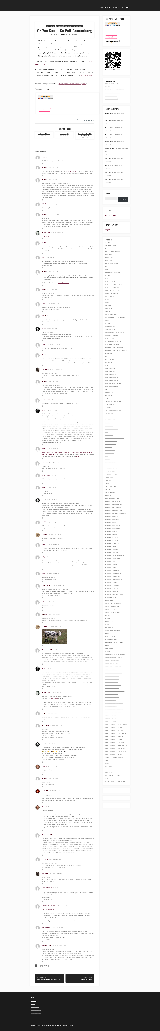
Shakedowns (109, 627)
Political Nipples (110, 486)
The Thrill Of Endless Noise (113, 673)
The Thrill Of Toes (110, 700)
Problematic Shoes (111, 582)
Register (33, 1001)
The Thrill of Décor (111, 670)
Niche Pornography (111, 468)
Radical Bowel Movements (113, 603)
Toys (106, 760)
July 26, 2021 (55, 34)
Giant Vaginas (109, 407)
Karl (43, 328)
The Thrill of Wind (110, 706)
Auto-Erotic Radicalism (112, 272)
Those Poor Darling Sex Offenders (116, 745)
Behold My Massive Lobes (112, 287)
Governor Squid (47, 945)
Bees (106, 278)
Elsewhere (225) (64, 134)
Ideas (106, 432)
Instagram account (72, 171)
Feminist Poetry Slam (111, 377)
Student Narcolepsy (111, 639)
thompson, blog (104, 7)
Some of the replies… (48, 909)
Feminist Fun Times (110, 374)
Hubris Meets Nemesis (111, 429)
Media (106, 456)
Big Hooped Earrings (111, 293)
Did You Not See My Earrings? (114, 341)
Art (106, 266)
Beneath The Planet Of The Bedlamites (85, 134)
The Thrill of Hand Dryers (113, 685)
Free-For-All (68, 26)
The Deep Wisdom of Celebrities (115, 654)
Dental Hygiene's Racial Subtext (115, 332)
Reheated (116, 7)
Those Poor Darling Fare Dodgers (115, 733)
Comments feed (36, 1010)
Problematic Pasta (110, 567)
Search (123, 199)
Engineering (59, 26)
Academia (107, 242)
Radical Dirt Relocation (112, 612)
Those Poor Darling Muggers (114, 739)
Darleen (44, 766)
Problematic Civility (111, 516)
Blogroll (108, 230)
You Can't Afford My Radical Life (115, 781)
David (44, 167)
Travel (107, 763)
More (43, 772)
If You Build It (109, 435)
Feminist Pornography (112, 380)
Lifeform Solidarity (111, 96)
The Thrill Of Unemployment (114, 703)
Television (108, 651)
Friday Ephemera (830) (111, 84)
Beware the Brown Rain (112, 290)
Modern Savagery (110, 462)
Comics (107, 320)
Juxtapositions (109, 453)
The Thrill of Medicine (112, 688)
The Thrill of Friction (112, 676)
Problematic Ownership (112, 558)
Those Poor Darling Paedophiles (115, 742)
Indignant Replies (110, 444)
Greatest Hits (109, 414)
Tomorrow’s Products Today (114, 757)
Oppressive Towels (111, 474)
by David (64, 34)
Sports (107, 633)
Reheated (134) (109, 87)
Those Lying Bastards (111, 721)
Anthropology (51, 26)
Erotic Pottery (109, 359)
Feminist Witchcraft (111, 386)
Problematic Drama (111, 534)
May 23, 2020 (44, 135)
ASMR (106, 269)
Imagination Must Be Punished (114, 438)
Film (106, 389)
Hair (106, 417)
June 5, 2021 (85, 137)
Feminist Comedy (110, 368)
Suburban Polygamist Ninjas (114, 642)
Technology (109, 648)
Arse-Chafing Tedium (111, 263)
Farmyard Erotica (110, 362)
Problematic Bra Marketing (113, 510)
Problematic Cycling (111, 531)
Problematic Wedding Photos (114, 594)
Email (127, 7)
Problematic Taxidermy (112, 585)
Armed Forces (109, 260)
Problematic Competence (113, 525)
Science (107, 624)
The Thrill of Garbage (112, 679)
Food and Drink (109, 392)
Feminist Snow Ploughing (113, 383)
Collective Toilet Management (115, 317)
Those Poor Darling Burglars (114, 727)
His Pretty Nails (110, 420)
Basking (107, 275)
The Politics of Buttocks (113, 667)
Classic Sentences (111, 314)
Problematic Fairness (111, 537)
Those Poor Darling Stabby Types (115, 751)
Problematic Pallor (111, 561)
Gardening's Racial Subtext (113, 401)
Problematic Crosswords (113, 528)
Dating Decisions (110, 329)
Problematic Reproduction (113, 579)
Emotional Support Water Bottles (116, 350)
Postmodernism (110, 492)
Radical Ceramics (110, 609)
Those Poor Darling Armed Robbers (116, 724)
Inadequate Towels (111, 441)
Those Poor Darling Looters (114, 736)
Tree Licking (108, 766)
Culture (107, 323)
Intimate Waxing (110, 450)
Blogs (107, 299)
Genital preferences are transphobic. (72, 84)
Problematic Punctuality (113, 573)
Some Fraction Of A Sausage (113, 630)
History (107, 423)
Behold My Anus (110, 281)
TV (105, 769)
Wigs (106, 778)
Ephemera (108, 356)
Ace (77, 456)
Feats (106, 365)
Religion (107, 618)
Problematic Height (111, 546)
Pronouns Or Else (77, 26)
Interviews (108, 447)
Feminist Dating (110, 371)
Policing (107, 483)
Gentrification (109, 404)
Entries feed (35, 1007)
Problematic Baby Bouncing (113, 504)
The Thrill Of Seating (111, 694)
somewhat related (63, 283)
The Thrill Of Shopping (112, 697)
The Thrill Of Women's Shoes (114, 712)
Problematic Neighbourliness (114, 555)
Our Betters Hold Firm (44, 134)
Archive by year (110, 215)
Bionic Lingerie (109, 296)
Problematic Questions (112, 576)
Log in (33, 1004)
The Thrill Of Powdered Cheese (114, 691)
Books (107, 302)
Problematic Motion (111, 552)
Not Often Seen (110, 471)
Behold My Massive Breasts (113, 284)
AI (105, 248)
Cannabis (107, 311)
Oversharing (109, 477)
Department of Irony (111, 335)
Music (106, 465)
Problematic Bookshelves (113, 507)
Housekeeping (109, 426)
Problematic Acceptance (112, 501)
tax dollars (54, 698)
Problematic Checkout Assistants (115, 513)
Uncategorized (109, 772)
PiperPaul (45, 534)
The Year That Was (110, 718)
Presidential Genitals (112, 498)
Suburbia (107, 645)
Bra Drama (108, 305)
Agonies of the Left (111, 245)
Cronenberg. (46, 236)
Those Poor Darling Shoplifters (115, 748)
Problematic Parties (111, 564)
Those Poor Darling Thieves (113, 754)
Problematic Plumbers (112, 570)
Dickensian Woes (110, 338)
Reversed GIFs (109, 621)
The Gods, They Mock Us (112, 661)
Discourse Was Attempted (113, 344)
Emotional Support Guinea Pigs (115, 347)
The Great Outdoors (111, 664)
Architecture (109, 257)
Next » (46, 965)
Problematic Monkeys (111, 549)
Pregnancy (108, 495)
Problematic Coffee (111, 522)
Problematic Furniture (112, 543)
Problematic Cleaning (112, 519)
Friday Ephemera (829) (111, 99)
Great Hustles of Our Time (113, 410)
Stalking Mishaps (110, 636)
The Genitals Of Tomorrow (113, 657)
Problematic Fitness (111, 540)
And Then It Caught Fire (112, 251)
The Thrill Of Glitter (111, 682)
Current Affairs (110, 326)
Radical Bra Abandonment (113, 606)
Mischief (107, 459)
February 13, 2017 (64, 135)
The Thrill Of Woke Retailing (114, 709)
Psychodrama (109, 600)
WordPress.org (36, 1013)
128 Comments (73, 34)
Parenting (108, 480)
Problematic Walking (111, 591)
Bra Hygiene (108, 308)
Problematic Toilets (111, 588)
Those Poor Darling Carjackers (115, 730)
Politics (107, 489)
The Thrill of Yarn (110, 715)
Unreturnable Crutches (112, 775)
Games (107, 398)
